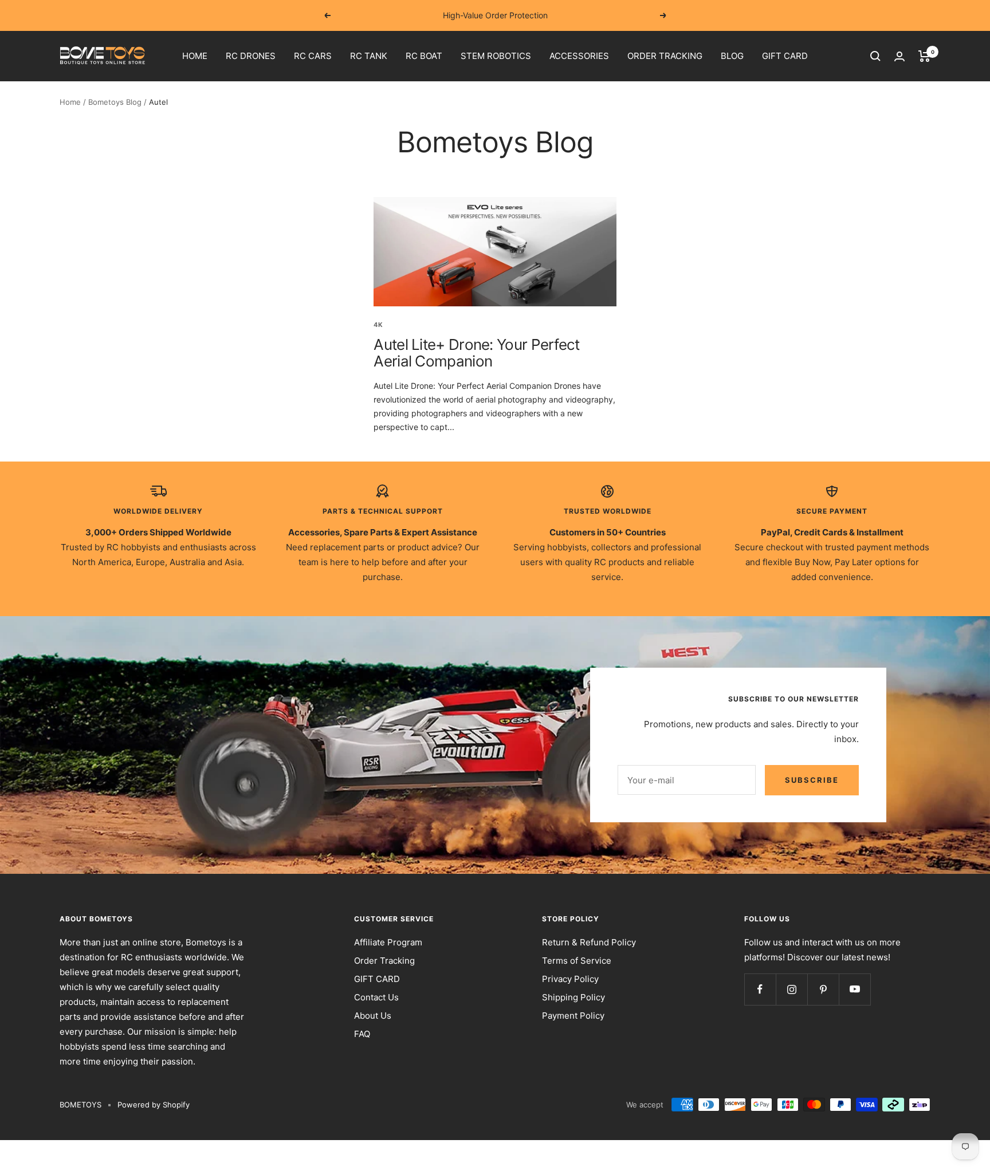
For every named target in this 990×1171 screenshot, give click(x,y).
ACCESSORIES (579, 55)
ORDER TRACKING (664, 55)
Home (70, 102)
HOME (194, 55)
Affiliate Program (388, 942)
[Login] (899, 56)
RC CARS (313, 55)
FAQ (362, 1033)
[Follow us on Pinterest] (823, 989)
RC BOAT (424, 55)
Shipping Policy (573, 997)
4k (378, 325)
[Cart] (924, 56)
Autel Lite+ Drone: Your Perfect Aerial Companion (476, 353)
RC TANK (368, 55)
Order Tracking (384, 960)
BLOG (732, 55)
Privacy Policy (570, 978)
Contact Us (376, 997)
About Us (372, 1015)
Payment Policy (573, 1015)
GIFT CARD (785, 55)
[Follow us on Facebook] (760, 989)
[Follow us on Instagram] (791, 989)
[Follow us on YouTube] (854, 989)
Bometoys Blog (115, 102)
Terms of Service (576, 960)
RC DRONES (251, 55)
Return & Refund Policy (589, 942)
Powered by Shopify (153, 1104)
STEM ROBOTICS (496, 55)
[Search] (875, 56)
